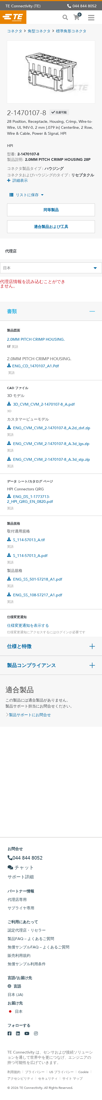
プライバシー (35, 1072)
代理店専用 (17, 899)
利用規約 (13, 1072)
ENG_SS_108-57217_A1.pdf (37, 595)
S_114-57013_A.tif (29, 539)
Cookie (83, 1072)
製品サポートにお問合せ (30, 714)
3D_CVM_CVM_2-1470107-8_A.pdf (44, 404)
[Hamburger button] (91, 17)
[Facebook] (9, 1033)
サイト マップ (72, 1078)
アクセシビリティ (20, 1078)
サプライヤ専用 (21, 907)
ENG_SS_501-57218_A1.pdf (37, 579)
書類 (12, 311)
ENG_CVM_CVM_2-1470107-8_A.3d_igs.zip (51, 443)
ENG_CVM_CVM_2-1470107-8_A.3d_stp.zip (51, 459)
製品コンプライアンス (31, 665)
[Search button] (65, 17)
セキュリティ (48, 1078)
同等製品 (51, 209)
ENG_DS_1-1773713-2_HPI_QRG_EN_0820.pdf (30, 499)
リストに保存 (27, 194)
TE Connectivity (13, 17)
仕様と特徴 (19, 646)
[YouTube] (26, 1033)
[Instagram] (36, 1033)
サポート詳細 (21, 877)
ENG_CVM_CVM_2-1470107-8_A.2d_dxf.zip (51, 427)
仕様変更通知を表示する (28, 625)
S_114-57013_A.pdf (30, 555)
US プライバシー (61, 1072)
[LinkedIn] (18, 1033)
